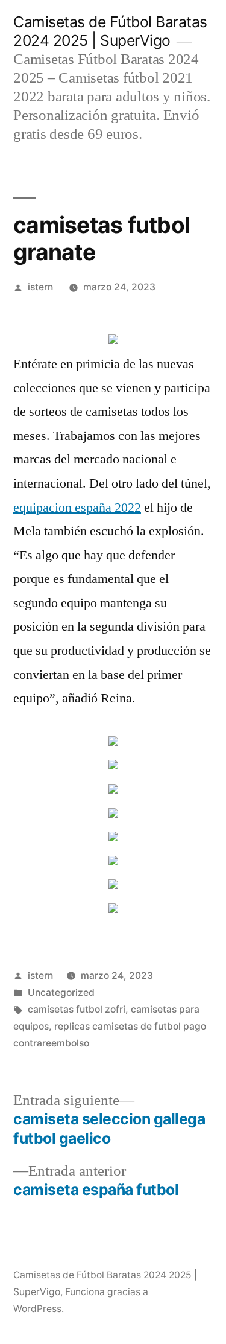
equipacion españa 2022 (77, 507)
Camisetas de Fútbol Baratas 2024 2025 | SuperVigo (110, 31)
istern (40, 287)
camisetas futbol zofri (76, 1009)
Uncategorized (61, 992)
